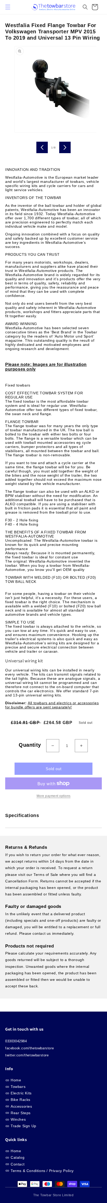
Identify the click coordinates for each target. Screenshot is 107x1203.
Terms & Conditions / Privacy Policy (42, 1171)
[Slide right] (65, 147)
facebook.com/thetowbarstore (29, 1048)
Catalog (17, 1157)
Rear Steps (21, 1113)
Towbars (18, 1086)
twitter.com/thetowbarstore (27, 1055)
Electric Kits (21, 1093)
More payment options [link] (54, 796)
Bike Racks (20, 1100)
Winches (18, 1119)
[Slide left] (42, 147)
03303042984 (16, 1041)
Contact (17, 1164)
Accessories (21, 1106)
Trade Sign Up (23, 1126)
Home (16, 1080)
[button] (10, 7)
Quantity (30, 745)
